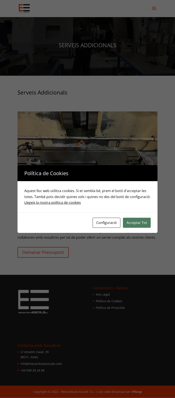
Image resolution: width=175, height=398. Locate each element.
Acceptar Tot (137, 222)
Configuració (106, 222)
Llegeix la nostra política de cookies (52, 202)
